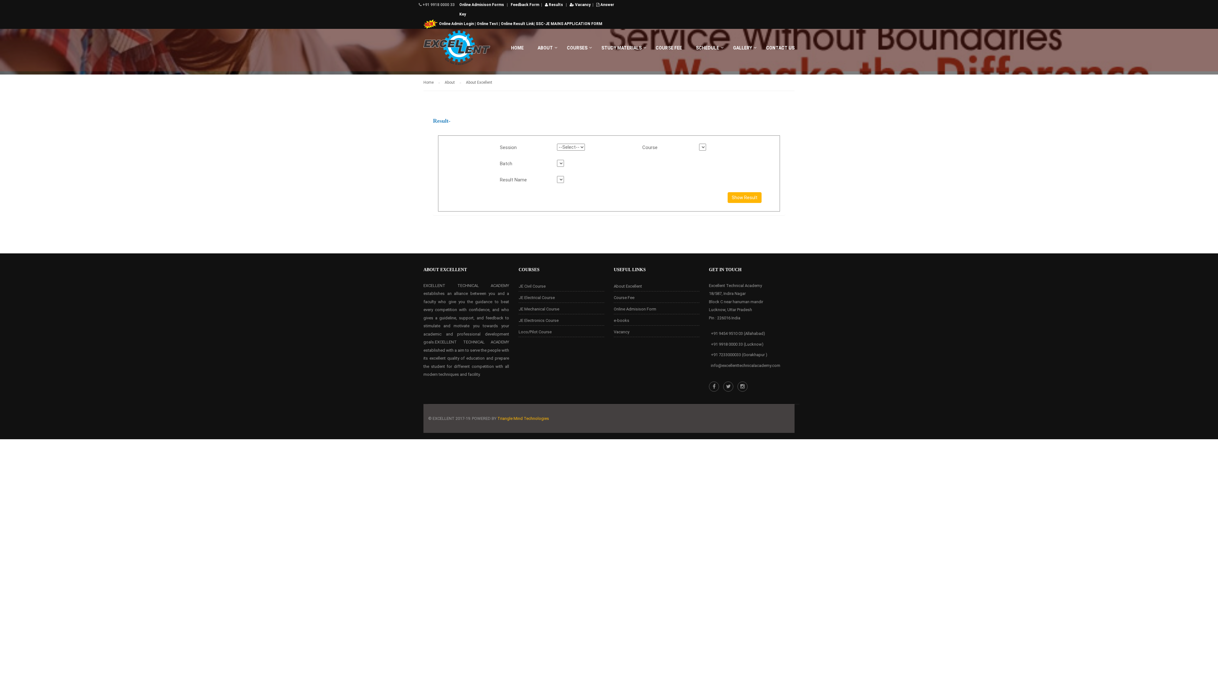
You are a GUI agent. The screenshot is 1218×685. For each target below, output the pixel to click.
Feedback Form (525, 5)
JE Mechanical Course (539, 309)
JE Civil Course (532, 286)
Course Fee (624, 297)
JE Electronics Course (539, 320)
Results (555, 5)
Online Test (487, 24)
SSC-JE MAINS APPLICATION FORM (569, 24)
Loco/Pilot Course (535, 331)
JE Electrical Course (537, 297)
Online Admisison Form (635, 309)
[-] (456, 50)
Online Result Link (517, 24)
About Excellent (628, 286)
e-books (621, 320)
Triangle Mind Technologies (523, 418)
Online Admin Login (456, 24)
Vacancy (582, 5)
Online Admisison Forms (482, 5)
